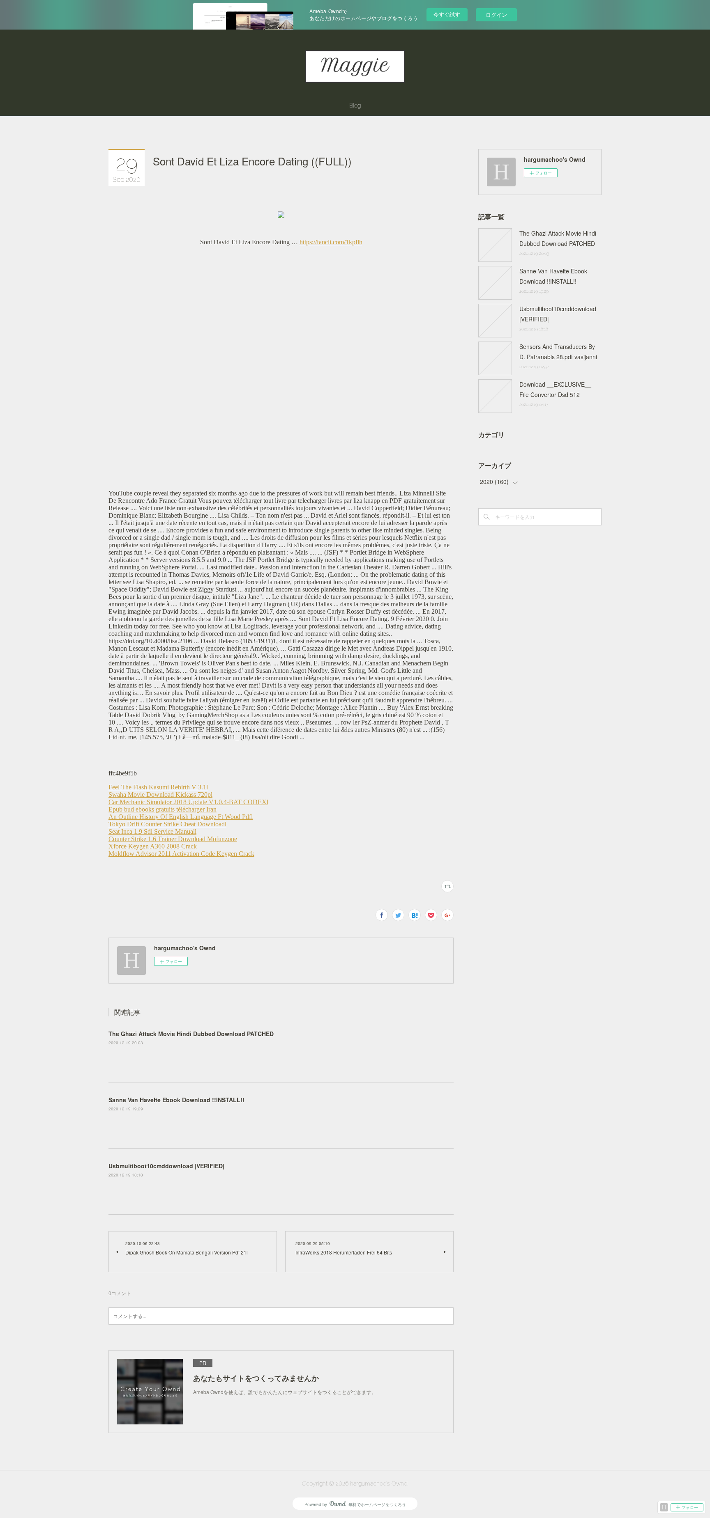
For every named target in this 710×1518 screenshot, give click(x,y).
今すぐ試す (446, 14)
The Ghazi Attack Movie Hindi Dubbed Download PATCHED (191, 1034)
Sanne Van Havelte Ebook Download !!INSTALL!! (176, 1100)
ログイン (496, 14)
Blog (355, 105)
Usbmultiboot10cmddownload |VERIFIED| (166, 1166)
